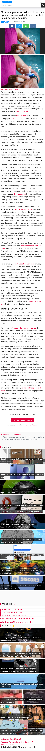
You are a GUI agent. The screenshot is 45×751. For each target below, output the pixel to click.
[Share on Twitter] (19, 26)
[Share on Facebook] (12, 26)
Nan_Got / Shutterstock (11, 89)
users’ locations (22, 111)
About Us (4, 742)
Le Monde (15, 118)
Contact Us (29, 742)
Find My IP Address (13, 612)
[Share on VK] (33, 26)
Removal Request (7, 744)
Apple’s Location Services (23, 264)
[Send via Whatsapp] (26, 26)
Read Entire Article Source (22, 420)
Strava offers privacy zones (24, 328)
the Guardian (22, 116)
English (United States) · (12, 739)
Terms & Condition (16, 742)
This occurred (20, 194)
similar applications (23, 209)
